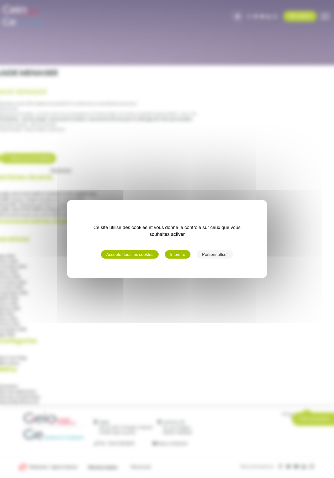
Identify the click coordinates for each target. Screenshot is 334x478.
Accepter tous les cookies (129, 254)
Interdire (177, 254)
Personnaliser (215, 254)
